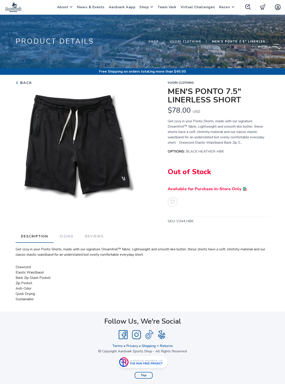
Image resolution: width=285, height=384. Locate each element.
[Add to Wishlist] (172, 202)
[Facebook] (123, 334)
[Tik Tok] (149, 334)
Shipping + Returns (157, 345)
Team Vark (167, 7)
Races (224, 7)
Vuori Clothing (185, 42)
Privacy (132, 345)
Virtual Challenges (198, 7)
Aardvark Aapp (122, 7)
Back (25, 82)
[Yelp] (162, 334)
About (62, 7)
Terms (117, 345)
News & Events (91, 7)
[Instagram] (136, 334)
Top (144, 375)
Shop (144, 7)
